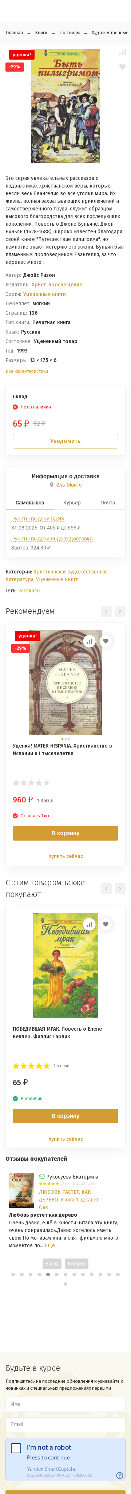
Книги (41, 32)
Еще (50, 1246)
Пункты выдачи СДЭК (37, 519)
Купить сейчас (65, 856)
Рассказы (29, 591)
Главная (14, 32)
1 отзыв (61, 1065)
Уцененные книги (44, 294)
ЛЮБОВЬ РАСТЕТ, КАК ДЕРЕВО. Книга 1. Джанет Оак (69, 1200)
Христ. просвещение (57, 285)
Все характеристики (26, 371)
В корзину (65, 833)
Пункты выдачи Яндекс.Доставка (52, 538)
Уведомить (65, 441)
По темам (69, 32)
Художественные (110, 32)
